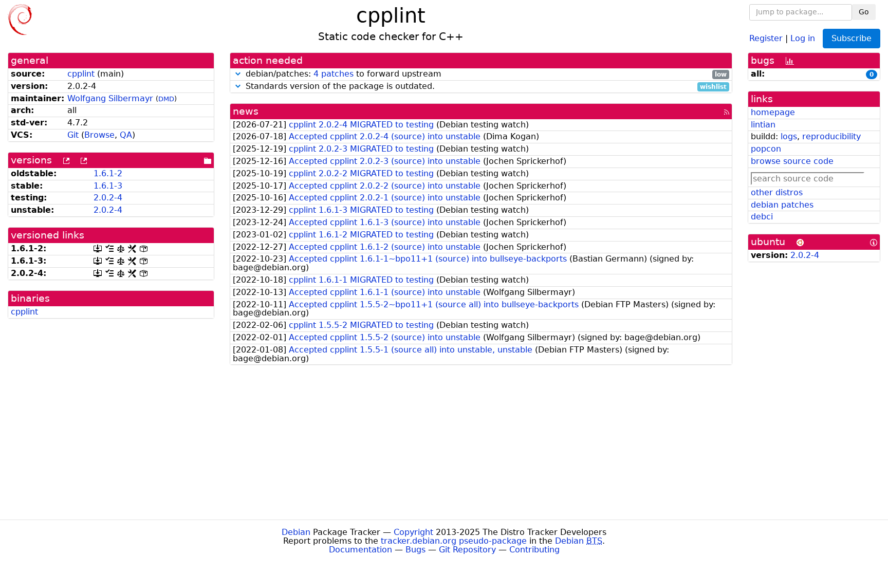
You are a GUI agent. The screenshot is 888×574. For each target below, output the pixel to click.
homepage (773, 112)
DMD (166, 99)
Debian (296, 532)
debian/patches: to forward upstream (485, 74)
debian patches (782, 205)
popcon (766, 149)
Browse (99, 135)
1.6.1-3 (108, 186)
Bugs (415, 549)
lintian (763, 124)
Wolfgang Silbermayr (110, 98)
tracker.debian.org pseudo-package (454, 541)
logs (789, 136)
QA (126, 135)
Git (73, 135)
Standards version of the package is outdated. (485, 86)
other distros (777, 192)
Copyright (413, 532)
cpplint (81, 74)
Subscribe (851, 38)
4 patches (333, 74)
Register (766, 38)
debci (762, 216)
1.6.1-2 (108, 173)
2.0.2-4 (108, 197)
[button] (237, 74)
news (245, 111)
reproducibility (831, 136)
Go (864, 12)
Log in (802, 38)
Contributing (534, 549)
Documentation (360, 549)
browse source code (792, 161)
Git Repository (467, 549)
